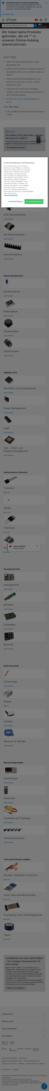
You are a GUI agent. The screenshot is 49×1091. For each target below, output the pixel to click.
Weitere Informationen (11, 195)
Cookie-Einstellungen (15, 201)
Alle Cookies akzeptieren (34, 201)
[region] (24, 182)
